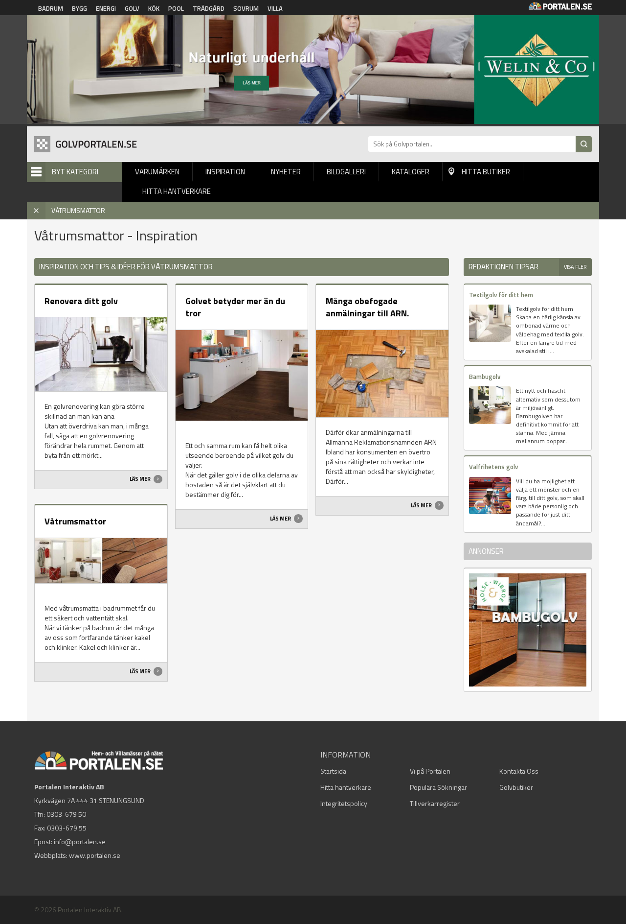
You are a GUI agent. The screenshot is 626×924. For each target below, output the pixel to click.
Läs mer (141, 479)
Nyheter (286, 171)
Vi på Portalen (430, 771)
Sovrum (246, 8)
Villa (275, 8)
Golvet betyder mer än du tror (235, 307)
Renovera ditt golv (81, 301)
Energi (106, 8)
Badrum (50, 8)
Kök (153, 8)
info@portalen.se (80, 841)
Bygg (79, 8)
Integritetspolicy (343, 803)
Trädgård (208, 8)
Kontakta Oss (518, 771)
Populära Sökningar (438, 787)
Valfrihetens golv (493, 467)
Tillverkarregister (435, 803)
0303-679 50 (66, 814)
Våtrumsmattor (75, 521)
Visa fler (575, 267)
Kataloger (410, 171)
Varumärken (157, 171)
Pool (176, 8)
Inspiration (225, 171)
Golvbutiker (516, 787)
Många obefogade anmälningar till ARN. (367, 307)
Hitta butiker (486, 171)
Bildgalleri (346, 171)
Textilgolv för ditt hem (501, 295)
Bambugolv (484, 376)
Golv (132, 8)
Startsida (333, 771)
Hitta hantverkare (176, 191)
